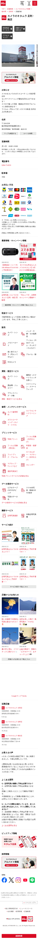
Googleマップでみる (19, 696)
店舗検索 (22, 1)
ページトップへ (30, 902)
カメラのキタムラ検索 (23, 9)
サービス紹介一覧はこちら (19, 586)
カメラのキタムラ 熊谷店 (13, 736)
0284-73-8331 (6, 165)
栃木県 (4, 11)
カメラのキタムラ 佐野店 (13, 722)
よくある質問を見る (9, 825)
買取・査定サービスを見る (12, 399)
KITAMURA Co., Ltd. (14, 925)
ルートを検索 (28, 133)
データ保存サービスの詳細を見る (14, 503)
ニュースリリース (26, 908)
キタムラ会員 (29, 2)
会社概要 (10, 911)
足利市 (11, 11)
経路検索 (19, 936)
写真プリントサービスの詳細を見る (15, 476)
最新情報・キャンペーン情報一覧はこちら (19, 305)
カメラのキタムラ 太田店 (13, 708)
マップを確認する (10, 133)
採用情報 (19, 911)
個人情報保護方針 (11, 908)
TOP (3, 9)
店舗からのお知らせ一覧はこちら (19, 659)
